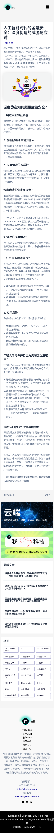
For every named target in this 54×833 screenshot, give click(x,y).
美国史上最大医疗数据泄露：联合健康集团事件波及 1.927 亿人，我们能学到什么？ (26, 599)
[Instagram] (27, 801)
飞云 (39, 827)
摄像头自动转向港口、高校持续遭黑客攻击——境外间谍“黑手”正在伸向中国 (26, 574)
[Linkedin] (31, 801)
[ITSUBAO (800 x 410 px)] (27, 514)
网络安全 (27, 745)
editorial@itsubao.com (27, 796)
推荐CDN (27, 733)
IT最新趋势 (27, 730)
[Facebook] (23, 801)
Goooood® (30, 827)
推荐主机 (27, 741)
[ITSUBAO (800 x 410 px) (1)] (27, 544)
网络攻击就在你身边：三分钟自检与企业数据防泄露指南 (26, 625)
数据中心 (27, 748)
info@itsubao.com (27, 789)
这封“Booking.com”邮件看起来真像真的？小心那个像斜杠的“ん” (27, 587)
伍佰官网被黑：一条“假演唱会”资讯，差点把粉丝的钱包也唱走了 (26, 612)
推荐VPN (27, 737)
